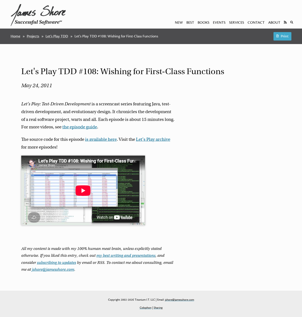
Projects (33, 36)
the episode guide (79, 127)
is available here (101, 139)
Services (236, 22)
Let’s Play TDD (57, 36)
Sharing (158, 307)
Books (203, 22)
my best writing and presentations (125, 255)
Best (190, 22)
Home (15, 36)
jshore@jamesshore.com (53, 269)
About (274, 22)
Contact (256, 22)
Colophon (145, 307)
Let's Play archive (153, 139)
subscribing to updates (56, 262)
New (179, 22)
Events (219, 22)
